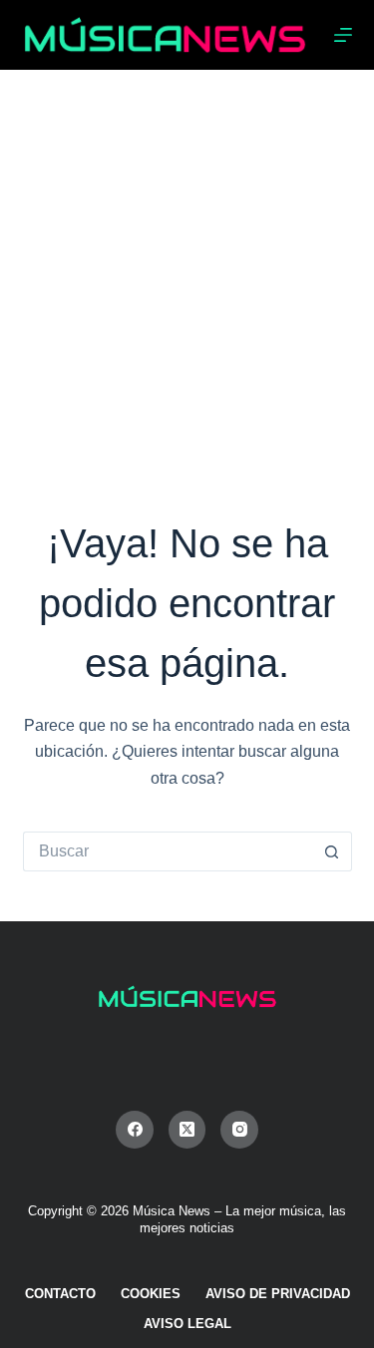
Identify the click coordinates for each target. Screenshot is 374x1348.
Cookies (151, 1293)
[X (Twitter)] (187, 1130)
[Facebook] (135, 1130)
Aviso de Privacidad (277, 1293)
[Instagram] (239, 1130)
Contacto (60, 1293)
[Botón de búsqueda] (332, 851)
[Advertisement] (187, 267)
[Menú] (343, 35)
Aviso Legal (187, 1323)
